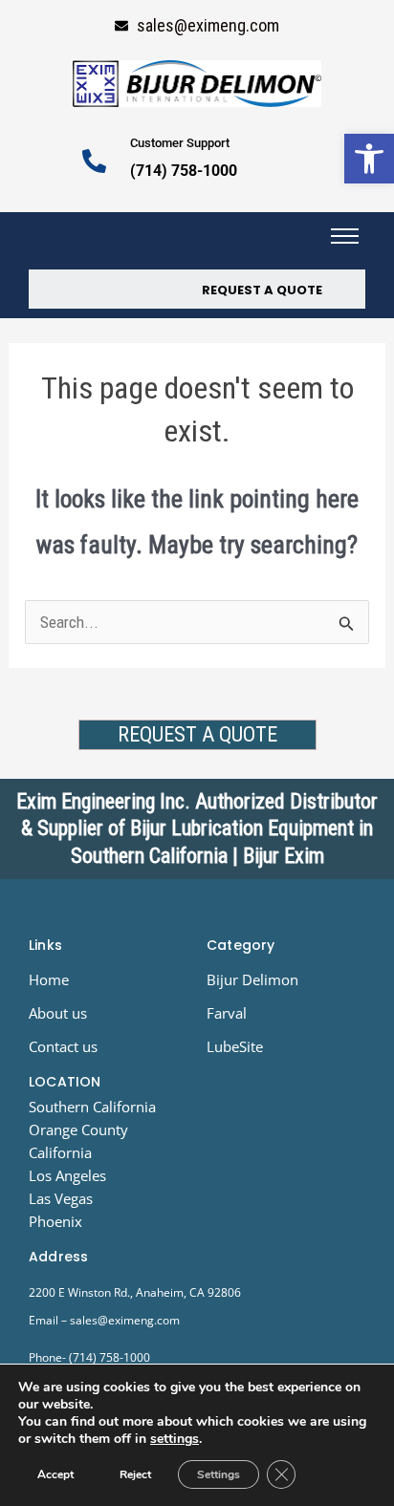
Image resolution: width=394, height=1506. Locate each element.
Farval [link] (227, 1012)
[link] (369, 158)
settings (174, 1439)
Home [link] (49, 979)
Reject (135, 1474)
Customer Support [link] (180, 143)
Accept (55, 1474)
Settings (218, 1474)
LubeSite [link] (235, 1046)
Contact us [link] (63, 1046)
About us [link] (58, 1012)
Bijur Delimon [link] (252, 979)
